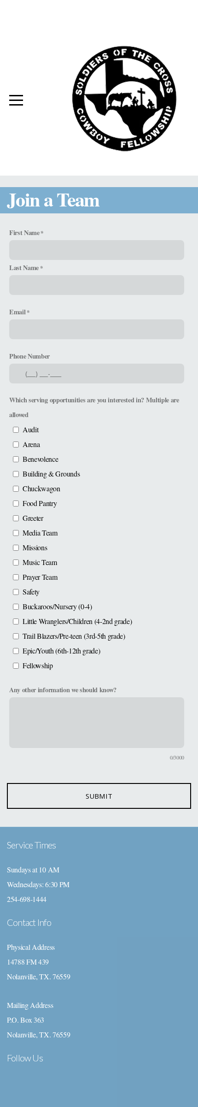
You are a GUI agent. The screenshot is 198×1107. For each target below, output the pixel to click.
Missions (35, 547)
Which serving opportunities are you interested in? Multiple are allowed (94, 407)
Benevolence (40, 459)
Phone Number (29, 356)
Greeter (33, 518)
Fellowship (38, 665)
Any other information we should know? (62, 690)
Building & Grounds (51, 473)
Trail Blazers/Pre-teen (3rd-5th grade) (74, 636)
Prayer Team (40, 577)
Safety (31, 591)
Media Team (40, 532)
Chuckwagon (41, 488)
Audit (30, 429)
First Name (24, 232)
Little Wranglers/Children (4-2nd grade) (77, 621)
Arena (31, 444)
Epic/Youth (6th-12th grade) (61, 650)
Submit (99, 796)
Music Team (40, 562)
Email (17, 312)
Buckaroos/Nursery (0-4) (57, 606)
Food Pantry (40, 503)
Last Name (24, 267)
